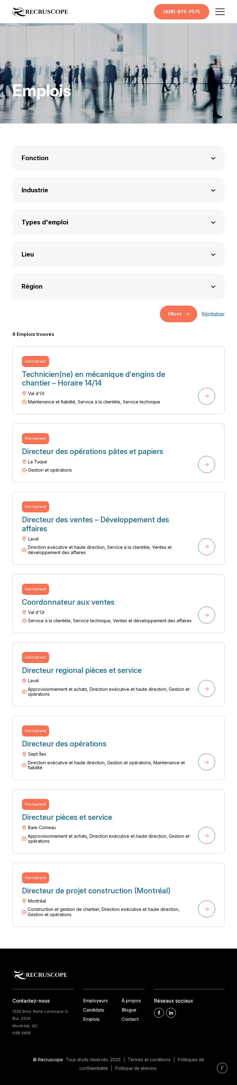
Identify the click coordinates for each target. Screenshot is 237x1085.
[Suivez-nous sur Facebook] (159, 1013)
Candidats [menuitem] (93, 1010)
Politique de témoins (135, 1068)
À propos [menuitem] (131, 1001)
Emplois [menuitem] (91, 1019)
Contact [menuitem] (130, 1019)
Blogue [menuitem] (129, 1010)
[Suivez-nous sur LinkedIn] (171, 1013)
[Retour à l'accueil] (40, 15)
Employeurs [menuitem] (95, 1001)
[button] (220, 11)
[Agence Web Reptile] (222, 1068)
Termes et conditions (149, 1059)
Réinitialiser (213, 313)
